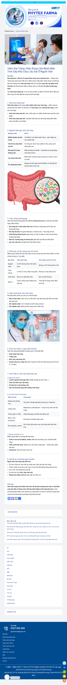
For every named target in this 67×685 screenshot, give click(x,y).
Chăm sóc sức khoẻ (8, 652)
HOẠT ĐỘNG (10, 558)
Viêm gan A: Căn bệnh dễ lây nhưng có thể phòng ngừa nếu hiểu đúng (26, 532)
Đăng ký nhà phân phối (9, 658)
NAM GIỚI (9, 575)
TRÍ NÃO (9, 596)
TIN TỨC (9, 593)
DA (8, 548)
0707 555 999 (18, 628)
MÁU (8, 572)
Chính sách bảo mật (8, 646)
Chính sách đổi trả (8, 643)
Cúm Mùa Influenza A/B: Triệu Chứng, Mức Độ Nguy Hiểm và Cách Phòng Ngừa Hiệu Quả (32, 539)
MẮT (8, 569)
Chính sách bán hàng (9, 640)
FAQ (4, 655)
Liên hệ (5, 661)
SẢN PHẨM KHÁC (12, 512)
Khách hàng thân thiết (9, 637)
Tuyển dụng (6, 649)
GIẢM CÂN (10, 555)
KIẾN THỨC (10, 562)
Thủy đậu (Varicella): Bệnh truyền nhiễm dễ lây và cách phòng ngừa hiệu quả (28, 523)
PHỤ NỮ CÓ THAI (12, 582)
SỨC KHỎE (10, 586)
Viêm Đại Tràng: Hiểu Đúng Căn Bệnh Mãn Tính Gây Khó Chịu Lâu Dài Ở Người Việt (31, 70)
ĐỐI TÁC (5, 634)
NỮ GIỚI (9, 579)
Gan (8, 551)
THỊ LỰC (9, 589)
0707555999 (15, 678)
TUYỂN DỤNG (11, 600)
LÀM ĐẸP (9, 565)
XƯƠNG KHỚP (11, 603)
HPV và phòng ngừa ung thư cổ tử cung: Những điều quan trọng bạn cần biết (28, 536)
